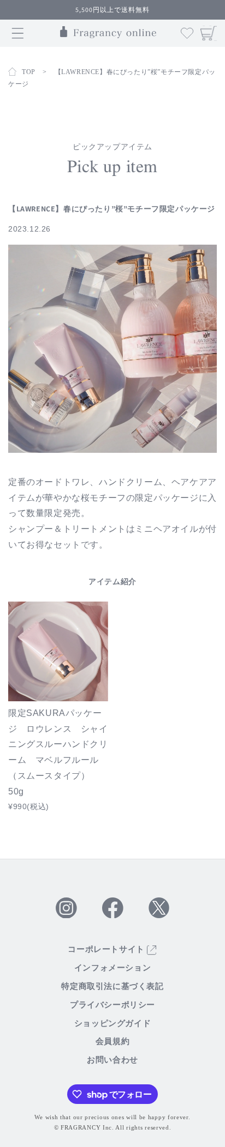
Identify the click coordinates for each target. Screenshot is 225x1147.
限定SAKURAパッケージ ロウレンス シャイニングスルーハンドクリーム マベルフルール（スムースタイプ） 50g (58, 752)
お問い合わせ (112, 1059)
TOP (28, 72)
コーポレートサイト (107, 949)
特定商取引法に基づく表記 (112, 986)
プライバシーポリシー (112, 1004)
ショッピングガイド (112, 1023)
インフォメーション (112, 967)
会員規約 (112, 1041)
